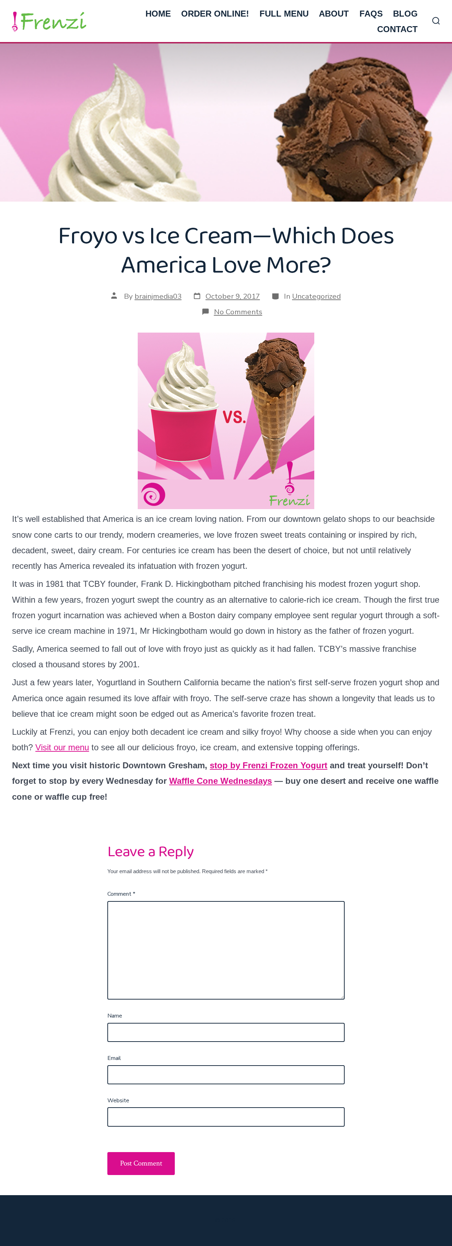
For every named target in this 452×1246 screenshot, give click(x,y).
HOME (158, 13)
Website (118, 1100)
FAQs (371, 13)
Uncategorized (316, 296)
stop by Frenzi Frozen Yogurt (268, 765)
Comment (121, 894)
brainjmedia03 (158, 296)
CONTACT (397, 29)
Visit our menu (62, 747)
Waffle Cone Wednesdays (220, 781)
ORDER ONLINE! (215, 13)
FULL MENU (284, 13)
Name (114, 1016)
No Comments (238, 312)
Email (114, 1058)
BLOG (405, 13)
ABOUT (334, 13)
